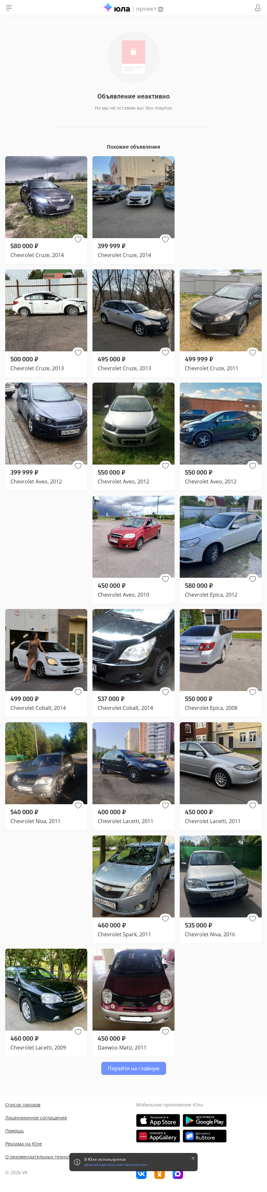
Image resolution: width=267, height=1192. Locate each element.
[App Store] (158, 1120)
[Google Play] (205, 1120)
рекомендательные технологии (115, 1164)
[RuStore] (205, 1136)
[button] (78, 239)
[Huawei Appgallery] (158, 1136)
